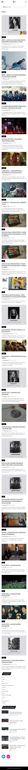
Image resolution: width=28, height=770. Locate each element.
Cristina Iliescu (6, 430)
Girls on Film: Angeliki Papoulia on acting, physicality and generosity (12, 464)
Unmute (3, 703)
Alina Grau (5, 78)
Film (3, 229)
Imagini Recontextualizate (8, 685)
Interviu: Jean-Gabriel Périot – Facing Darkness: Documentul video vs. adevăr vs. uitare (14, 265)
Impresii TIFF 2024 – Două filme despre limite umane (12, 139)
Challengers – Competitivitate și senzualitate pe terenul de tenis (12, 171)
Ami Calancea (5, 536)
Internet (4, 687)
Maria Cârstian (6, 333)
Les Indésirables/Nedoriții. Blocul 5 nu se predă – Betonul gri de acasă (14, 107)
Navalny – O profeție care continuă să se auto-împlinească (13, 533)
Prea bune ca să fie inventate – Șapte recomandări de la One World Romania (14, 295)
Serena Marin (5, 143)
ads (3, 567)
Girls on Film (5, 683)
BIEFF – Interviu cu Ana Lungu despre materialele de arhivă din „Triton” (13, 40)
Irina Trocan (5, 110)
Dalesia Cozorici (6, 43)
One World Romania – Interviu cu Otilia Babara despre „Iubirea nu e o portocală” (18, 738)
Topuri (3, 697)
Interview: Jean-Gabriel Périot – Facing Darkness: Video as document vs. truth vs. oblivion (14, 233)
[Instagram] (8, 756)
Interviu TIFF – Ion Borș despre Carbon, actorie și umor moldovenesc (17, 747)
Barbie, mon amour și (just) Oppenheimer (16, 721)
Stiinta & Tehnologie (6, 695)
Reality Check (5, 691)
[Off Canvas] (2, 1)
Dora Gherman (6, 664)
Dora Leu (5, 237)
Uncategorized (5, 701)
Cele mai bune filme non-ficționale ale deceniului (16, 713)
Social (3, 693)
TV (2, 699)
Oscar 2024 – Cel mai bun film (11, 565)
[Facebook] (3, 756)
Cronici (3, 72)
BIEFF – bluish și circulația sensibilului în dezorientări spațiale (14, 75)
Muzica (3, 689)
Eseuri (3, 37)
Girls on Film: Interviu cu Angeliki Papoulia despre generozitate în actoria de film (12, 501)
